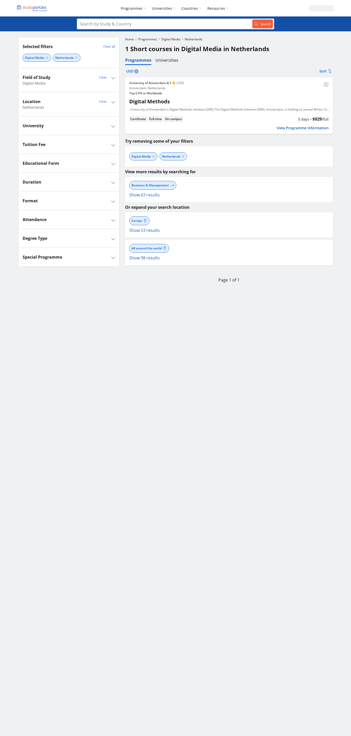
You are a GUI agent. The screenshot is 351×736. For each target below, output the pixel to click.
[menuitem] (134, 8)
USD (129, 71)
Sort (323, 71)
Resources (216, 8)
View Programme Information (303, 128)
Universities (162, 8)
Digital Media (170, 39)
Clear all (109, 46)
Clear (103, 77)
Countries (189, 8)
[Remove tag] (47, 57)
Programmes (132, 8)
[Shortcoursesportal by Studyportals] (32, 8)
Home (129, 39)
